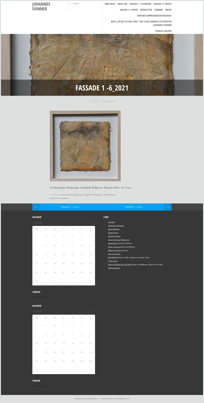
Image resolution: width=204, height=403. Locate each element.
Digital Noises (113, 232)
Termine (158, 9)
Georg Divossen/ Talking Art (118, 240)
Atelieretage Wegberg (116, 225)
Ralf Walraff (112, 257)
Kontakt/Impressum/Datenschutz (154, 15)
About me (122, 3)
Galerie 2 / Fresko (163, 3)
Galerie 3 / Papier (129, 9)
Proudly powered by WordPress (86, 398)
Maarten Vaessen (114, 250)
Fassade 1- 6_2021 (133, 207)
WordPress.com (123, 398)
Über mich (110, 3)
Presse (168, 9)
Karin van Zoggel (114, 247)
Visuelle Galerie (163, 31)
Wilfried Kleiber (114, 268)
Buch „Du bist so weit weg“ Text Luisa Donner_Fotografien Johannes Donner (141, 23)
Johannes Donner (41, 6)
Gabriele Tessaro (114, 236)
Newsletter (146, 9)
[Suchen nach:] (82, 3)
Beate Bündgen (113, 229)
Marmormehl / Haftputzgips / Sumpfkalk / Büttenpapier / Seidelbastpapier (89, 194)
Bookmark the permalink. (59, 198)
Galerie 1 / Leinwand (140, 3)
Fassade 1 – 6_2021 (70, 207)
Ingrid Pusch (112, 243)
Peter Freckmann (114, 254)
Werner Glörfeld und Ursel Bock (120, 264)
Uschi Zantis (112, 261)
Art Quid (111, 222)
